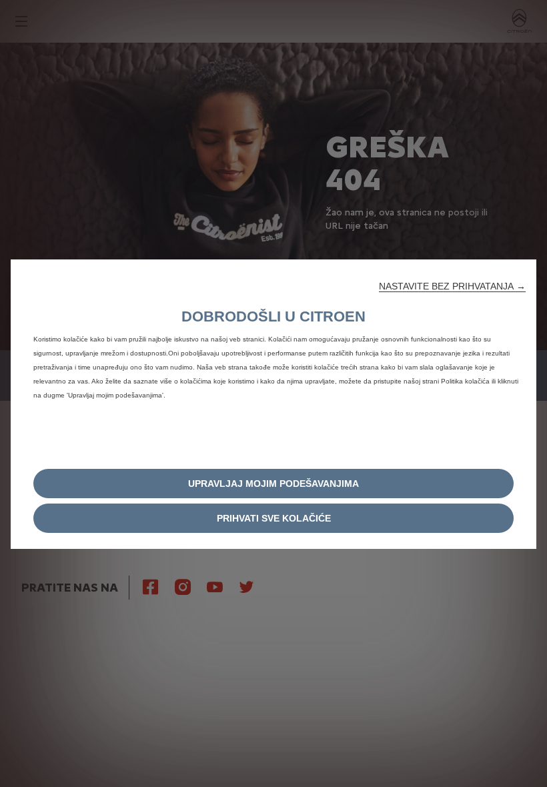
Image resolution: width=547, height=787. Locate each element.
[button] (452, 286)
